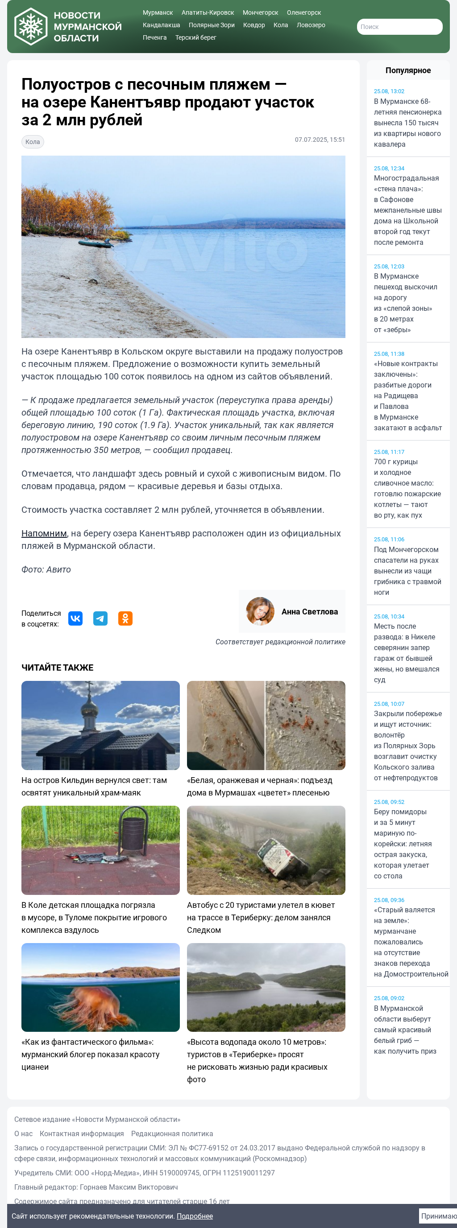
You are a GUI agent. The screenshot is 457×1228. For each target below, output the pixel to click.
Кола (281, 25)
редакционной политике (305, 642)
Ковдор (254, 25)
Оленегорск (304, 12)
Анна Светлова (310, 611)
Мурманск (158, 12)
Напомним (44, 533)
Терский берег (195, 37)
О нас (23, 1133)
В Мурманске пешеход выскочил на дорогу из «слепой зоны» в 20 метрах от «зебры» (405, 302)
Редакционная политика (172, 1133)
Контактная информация (82, 1133)
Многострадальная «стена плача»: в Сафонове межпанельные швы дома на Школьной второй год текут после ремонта (408, 210)
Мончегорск (260, 12)
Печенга (155, 37)
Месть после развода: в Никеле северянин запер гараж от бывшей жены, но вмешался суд (407, 652)
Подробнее (195, 1216)
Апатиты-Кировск (208, 12)
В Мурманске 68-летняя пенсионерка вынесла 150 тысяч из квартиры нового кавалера (408, 122)
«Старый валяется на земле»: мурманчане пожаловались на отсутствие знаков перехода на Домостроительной (408, 942)
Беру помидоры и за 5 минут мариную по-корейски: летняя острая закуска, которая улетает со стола (403, 844)
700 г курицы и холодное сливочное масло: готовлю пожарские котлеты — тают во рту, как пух (407, 488)
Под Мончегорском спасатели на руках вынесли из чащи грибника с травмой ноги (407, 570)
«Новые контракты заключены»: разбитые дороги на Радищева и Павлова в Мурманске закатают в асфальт (408, 396)
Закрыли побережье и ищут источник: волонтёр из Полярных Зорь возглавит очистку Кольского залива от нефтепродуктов (408, 746)
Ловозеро (311, 25)
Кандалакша (161, 25)
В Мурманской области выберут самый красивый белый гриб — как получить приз (405, 1029)
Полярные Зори (212, 25)
